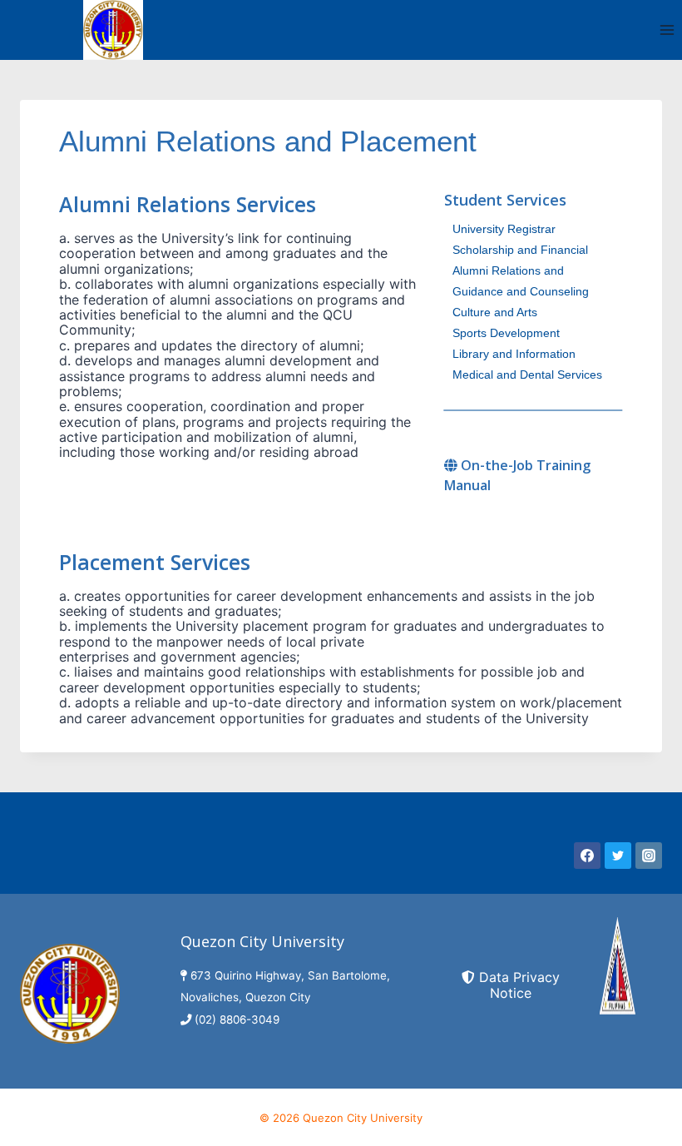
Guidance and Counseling (520, 291)
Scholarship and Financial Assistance (520, 251)
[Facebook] (587, 855)
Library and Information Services (514, 356)
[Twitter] (618, 855)
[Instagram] (648, 855)
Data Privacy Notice (519, 984)
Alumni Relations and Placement (508, 272)
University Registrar (504, 229)
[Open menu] (666, 29)
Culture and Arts (494, 312)
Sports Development (506, 333)
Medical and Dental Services (527, 374)
